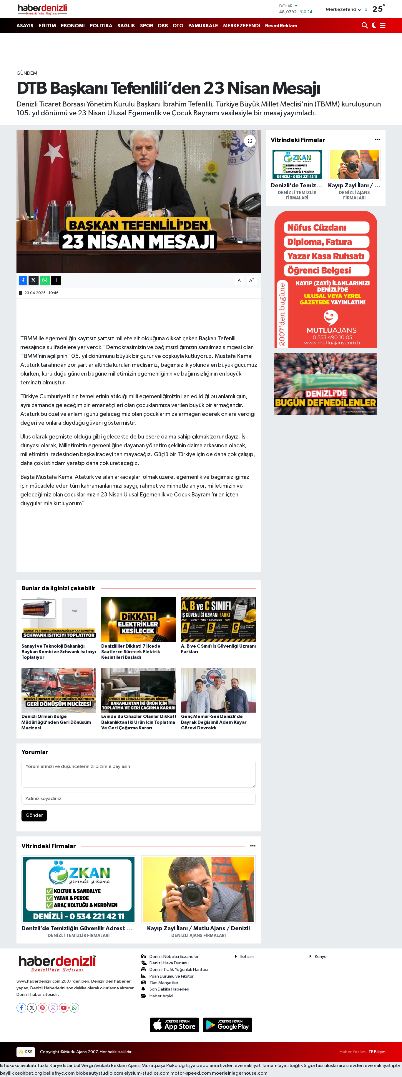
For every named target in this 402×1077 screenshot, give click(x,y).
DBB (163, 25)
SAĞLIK (126, 25)
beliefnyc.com (59, 1073)
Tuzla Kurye (49, 1065)
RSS (28, 1052)
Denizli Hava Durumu (169, 963)
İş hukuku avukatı (18, 1065)
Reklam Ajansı (126, 1065)
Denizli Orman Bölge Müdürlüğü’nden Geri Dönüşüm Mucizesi (56, 722)
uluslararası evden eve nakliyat (357, 1065)
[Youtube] (64, 1008)
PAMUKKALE (203, 25)
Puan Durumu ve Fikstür (171, 976)
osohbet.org (28, 1073)
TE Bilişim (377, 1052)
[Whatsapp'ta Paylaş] (45, 281)
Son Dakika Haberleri (169, 989)
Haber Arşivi (161, 996)
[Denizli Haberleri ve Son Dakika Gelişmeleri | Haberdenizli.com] (42, 9)
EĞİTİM (47, 25)
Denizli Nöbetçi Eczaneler (174, 956)
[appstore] (175, 1024)
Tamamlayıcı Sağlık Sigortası (292, 1065)
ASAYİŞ (25, 25)
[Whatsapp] (74, 1008)
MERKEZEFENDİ (241, 25)
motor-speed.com (190, 1073)
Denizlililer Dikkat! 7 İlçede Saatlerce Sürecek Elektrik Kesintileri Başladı (130, 652)
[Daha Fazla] (56, 281)
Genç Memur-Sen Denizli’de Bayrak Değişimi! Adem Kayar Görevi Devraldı (214, 722)
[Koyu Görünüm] (373, 26)
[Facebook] (21, 1008)
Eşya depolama (202, 1065)
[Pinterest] (42, 1008)
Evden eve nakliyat (240, 1065)
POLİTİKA (101, 25)
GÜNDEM (26, 73)
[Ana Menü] (382, 26)
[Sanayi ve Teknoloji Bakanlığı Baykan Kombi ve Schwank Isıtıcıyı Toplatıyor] (58, 619)
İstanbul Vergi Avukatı (86, 1065)
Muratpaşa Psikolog (163, 1065)
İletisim (247, 956)
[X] (32, 1008)
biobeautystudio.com (99, 1073)
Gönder (34, 815)
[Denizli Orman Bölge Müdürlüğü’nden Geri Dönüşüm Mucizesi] (58, 690)
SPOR (146, 25)
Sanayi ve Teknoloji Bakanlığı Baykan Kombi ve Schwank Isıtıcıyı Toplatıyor (58, 652)
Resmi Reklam (281, 25)
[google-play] (228, 1024)
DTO (178, 25)
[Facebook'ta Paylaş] (23, 281)
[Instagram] (53, 1008)
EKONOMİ (73, 25)
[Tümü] (253, 846)
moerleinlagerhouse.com (240, 1073)
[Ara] (365, 26)
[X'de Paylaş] (34, 281)
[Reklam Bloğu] (325, 279)
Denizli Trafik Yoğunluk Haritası (178, 969)
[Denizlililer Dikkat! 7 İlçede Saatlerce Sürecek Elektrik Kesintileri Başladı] (138, 619)
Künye (321, 956)
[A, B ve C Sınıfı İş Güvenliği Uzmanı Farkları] (218, 619)
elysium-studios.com (147, 1073)
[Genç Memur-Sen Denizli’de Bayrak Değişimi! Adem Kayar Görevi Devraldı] (218, 690)
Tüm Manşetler (163, 983)
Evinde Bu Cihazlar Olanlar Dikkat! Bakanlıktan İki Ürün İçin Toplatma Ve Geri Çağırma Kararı (138, 722)
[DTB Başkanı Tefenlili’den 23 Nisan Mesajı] (138, 201)
